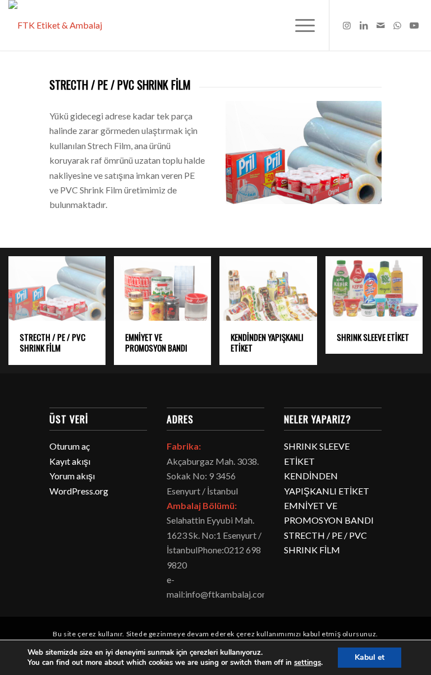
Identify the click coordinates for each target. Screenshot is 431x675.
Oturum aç (69, 446)
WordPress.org (78, 491)
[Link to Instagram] (346, 25)
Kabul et (369, 657)
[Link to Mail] (380, 25)
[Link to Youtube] (414, 25)
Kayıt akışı (69, 461)
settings (307, 663)
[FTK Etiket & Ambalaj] (55, 25)
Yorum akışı (72, 475)
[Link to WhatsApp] (397, 25)
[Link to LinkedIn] (363, 25)
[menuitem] (299, 25)
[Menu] (299, 25)
